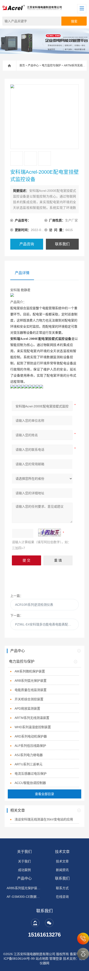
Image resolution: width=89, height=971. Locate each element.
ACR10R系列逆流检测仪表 (34, 604)
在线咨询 (62, 896)
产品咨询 (26, 244)
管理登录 (55, 958)
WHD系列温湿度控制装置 (33, 727)
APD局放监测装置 (27, 708)
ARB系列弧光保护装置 (31, 680)
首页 (22, 65)
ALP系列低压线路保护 (30, 745)
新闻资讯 (62, 870)
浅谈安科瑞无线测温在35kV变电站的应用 (44, 819)
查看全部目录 (44, 794)
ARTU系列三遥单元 (28, 764)
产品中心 (33, 65)
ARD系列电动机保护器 (31, 736)
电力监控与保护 (51, 65)
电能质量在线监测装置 (31, 690)
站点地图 (42, 958)
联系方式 (62, 888)
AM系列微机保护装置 (30, 671)
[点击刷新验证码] (49, 532)
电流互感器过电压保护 (31, 773)
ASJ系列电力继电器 (29, 755)
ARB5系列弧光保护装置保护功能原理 (24, 888)
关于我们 (24, 852)
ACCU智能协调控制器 (30, 783)
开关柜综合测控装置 (29, 699)
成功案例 (24, 870)
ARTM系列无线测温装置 (32, 718)
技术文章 (62, 852)
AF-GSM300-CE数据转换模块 (24, 896)
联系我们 (62, 244)
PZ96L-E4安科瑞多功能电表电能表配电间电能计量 (47, 624)
